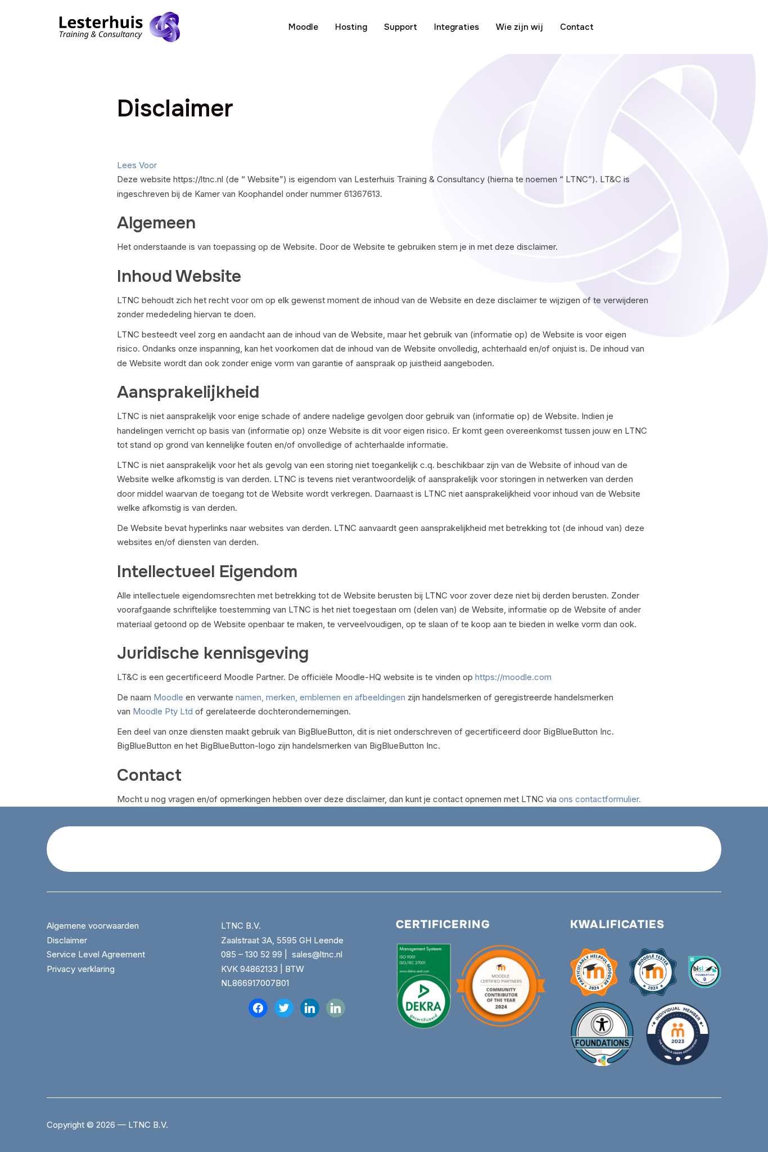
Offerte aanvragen (656, 27)
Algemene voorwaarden (94, 925)
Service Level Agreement (96, 954)
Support (400, 27)
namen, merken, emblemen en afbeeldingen (320, 697)
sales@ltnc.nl (317, 954)
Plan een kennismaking (630, 849)
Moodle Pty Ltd (163, 711)
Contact (577, 27)
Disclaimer (67, 940)
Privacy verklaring (81, 969)
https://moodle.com (513, 677)
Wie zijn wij (519, 27)
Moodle (303, 27)
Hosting (351, 27)
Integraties (456, 27)
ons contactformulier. (600, 799)
